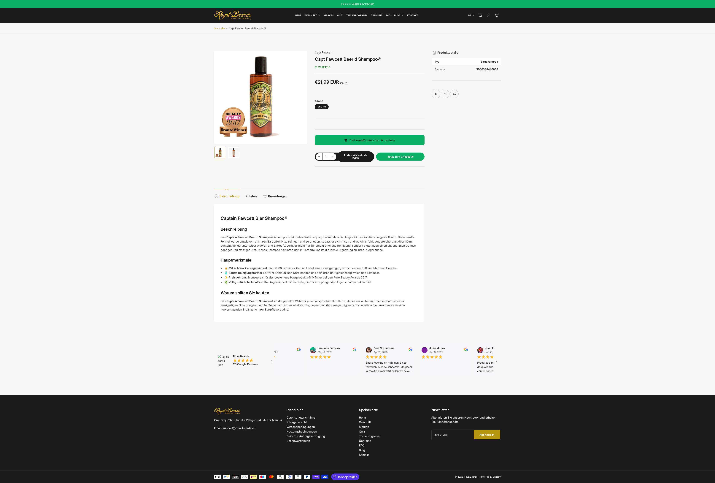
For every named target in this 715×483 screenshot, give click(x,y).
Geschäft (311, 15)
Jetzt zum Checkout (400, 156)
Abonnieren (487, 434)
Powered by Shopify (490, 476)
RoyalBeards (470, 476)
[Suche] (480, 15)
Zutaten (251, 196)
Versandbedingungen (301, 427)
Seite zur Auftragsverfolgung (306, 436)
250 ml (322, 106)
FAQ (388, 15)
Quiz (340, 15)
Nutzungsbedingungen (302, 431)
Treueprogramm (356, 15)
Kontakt (412, 15)
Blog (397, 15)
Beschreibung (229, 196)
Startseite (219, 28)
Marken (328, 15)
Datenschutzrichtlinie (301, 417)
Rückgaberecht (297, 422)
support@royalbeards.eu (239, 428)
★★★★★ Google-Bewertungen (357, 3)
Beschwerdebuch (298, 441)
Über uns (376, 15)
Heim (298, 15)
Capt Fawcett (323, 52)
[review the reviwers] (286, 350)
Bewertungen (277, 196)
